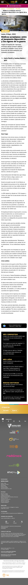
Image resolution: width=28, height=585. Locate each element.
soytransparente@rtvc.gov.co (6, 555)
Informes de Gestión (4, 487)
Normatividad (3, 485)
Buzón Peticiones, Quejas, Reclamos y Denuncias (9, 496)
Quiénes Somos (4, 481)
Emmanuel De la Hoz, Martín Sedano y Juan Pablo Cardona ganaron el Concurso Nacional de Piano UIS (13, 368)
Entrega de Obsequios (4, 502)
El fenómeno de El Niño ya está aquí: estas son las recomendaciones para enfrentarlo (13, 375)
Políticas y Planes (4, 486)
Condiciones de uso (4, 527)
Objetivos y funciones (4, 484)
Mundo (18, 9)
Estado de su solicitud (5, 500)
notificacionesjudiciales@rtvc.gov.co (7, 552)
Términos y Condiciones (5, 501)
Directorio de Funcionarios (5, 499)
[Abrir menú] (2, 2)
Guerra (14, 410)
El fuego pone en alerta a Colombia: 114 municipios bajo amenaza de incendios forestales (12, 352)
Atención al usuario (4, 493)
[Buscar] (26, 2)
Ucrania (6, 410)
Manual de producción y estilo (6, 488)
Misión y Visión (3, 483)
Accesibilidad (3, 528)
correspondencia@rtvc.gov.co (19, 535)
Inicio (3, 9)
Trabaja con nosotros (4, 494)
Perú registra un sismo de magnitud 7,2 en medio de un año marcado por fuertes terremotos (13, 345)
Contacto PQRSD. (16, 536)
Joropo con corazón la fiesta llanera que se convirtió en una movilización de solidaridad (14, 337)
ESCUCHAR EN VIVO (15, 6)
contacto (8, 419)
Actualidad (10, 9)
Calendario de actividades (5, 495)
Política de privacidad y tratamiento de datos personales (11, 526)
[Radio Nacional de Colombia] (14, 2)
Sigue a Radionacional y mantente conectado (15, 325)
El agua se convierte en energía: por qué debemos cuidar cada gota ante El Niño (13, 391)
